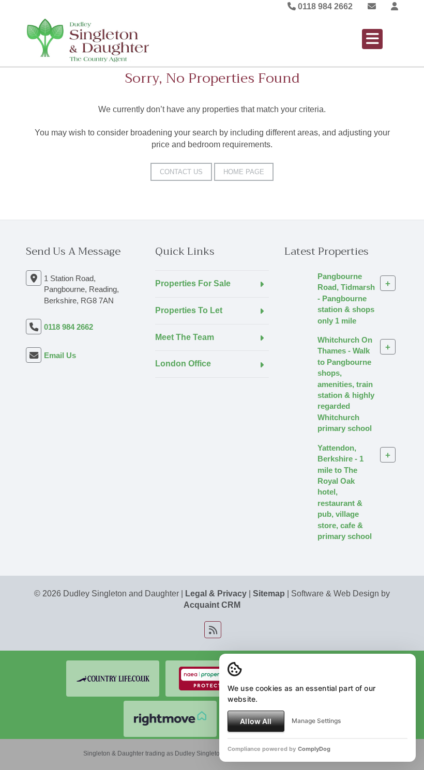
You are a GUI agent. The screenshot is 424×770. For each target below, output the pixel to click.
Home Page (243, 172)
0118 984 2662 (324, 6)
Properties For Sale (193, 283)
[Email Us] (372, 6)
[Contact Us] (394, 6)
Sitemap (269, 593)
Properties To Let (188, 310)
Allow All (255, 721)
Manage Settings (316, 721)
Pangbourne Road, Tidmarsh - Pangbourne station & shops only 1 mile (346, 298)
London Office (183, 363)
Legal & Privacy (216, 593)
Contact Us (181, 172)
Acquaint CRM (212, 604)
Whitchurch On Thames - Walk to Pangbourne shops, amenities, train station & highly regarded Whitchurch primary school (345, 384)
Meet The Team (184, 337)
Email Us (60, 355)
